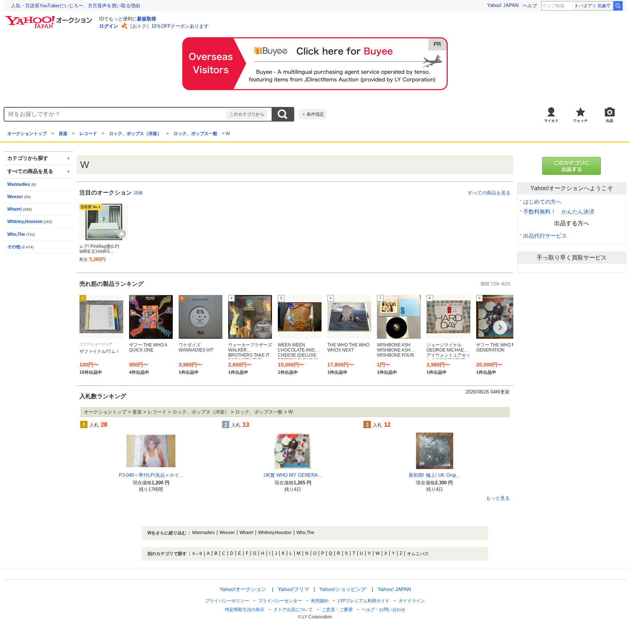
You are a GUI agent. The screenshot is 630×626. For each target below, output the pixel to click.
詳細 (138, 192)
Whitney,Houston (24, 221)
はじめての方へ (542, 202)
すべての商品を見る (489, 193)
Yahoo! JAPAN (502, 5)
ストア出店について (293, 609)
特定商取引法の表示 (244, 609)
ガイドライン (411, 600)
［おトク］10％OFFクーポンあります (168, 26)
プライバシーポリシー (227, 600)
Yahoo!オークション (242, 589)
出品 (609, 121)
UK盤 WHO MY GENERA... (293, 475)
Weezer (15, 196)
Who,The (16, 234)
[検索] (618, 6)
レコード (88, 133)
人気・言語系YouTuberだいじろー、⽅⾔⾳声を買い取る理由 (75, 5)
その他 (13, 246)
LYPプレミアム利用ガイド (363, 600)
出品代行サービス (545, 236)
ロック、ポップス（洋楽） (135, 133)
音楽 (63, 133)
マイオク (551, 121)
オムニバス (418, 553)
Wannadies (18, 184)
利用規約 (319, 600)
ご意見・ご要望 (337, 609)
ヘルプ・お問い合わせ (383, 609)
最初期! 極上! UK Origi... (434, 475)
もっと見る (498, 498)
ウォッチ (580, 121)
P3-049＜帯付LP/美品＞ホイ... (151, 475)
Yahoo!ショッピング (342, 589)
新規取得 (146, 19)
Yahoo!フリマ (293, 589)
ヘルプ (530, 5)
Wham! (14, 209)
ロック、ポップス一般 (195, 133)
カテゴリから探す (27, 158)
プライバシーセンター (280, 600)
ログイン (108, 26)
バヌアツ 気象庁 (595, 5)
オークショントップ (27, 133)
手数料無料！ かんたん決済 (558, 211)
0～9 (197, 553)
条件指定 (313, 114)
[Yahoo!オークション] (50, 18)
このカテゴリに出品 (571, 166)
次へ (500, 327)
